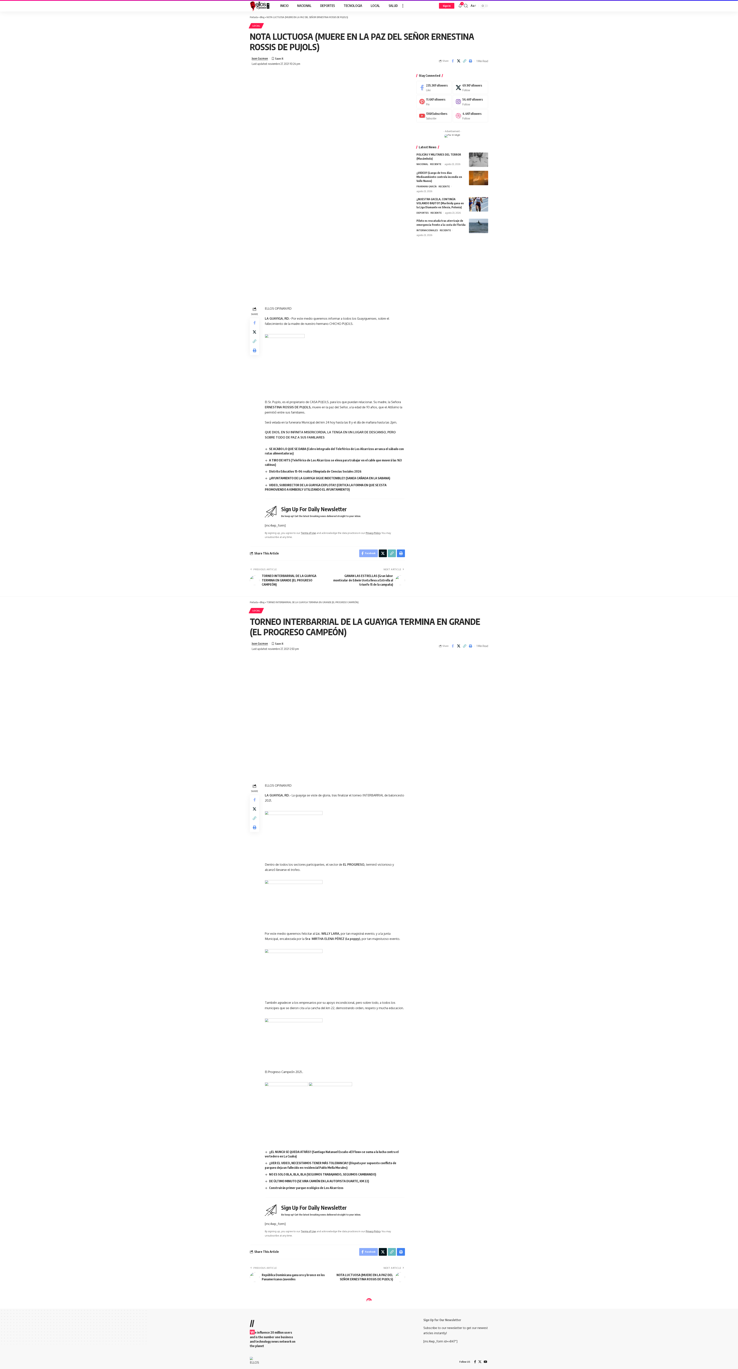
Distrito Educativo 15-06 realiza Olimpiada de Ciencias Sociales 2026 (315, 471)
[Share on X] (458, 61)
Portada (254, 17)
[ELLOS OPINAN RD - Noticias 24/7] (260, 6)
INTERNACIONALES (427, 230)
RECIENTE (435, 164)
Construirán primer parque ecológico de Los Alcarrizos (306, 1188)
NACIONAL (422, 164)
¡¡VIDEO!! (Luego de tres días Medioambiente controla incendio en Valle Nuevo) (439, 177)
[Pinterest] (434, 101)
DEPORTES (422, 212)
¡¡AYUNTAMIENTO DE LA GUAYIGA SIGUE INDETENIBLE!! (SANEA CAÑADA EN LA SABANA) (329, 478)
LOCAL (256, 25)
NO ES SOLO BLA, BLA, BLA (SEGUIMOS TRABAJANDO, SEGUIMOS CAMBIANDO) (322, 1174)
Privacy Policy (373, 532)
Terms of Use (308, 532)
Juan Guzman (260, 58)
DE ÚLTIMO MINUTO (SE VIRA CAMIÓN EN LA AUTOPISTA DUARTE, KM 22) (319, 1181)
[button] (403, 6)
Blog (262, 17)
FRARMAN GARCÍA (426, 186)
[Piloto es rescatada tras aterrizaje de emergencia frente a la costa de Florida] (478, 226)
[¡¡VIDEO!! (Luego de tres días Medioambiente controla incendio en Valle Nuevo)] (478, 178)
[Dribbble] (470, 116)
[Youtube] (434, 116)
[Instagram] (470, 101)
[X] (470, 87)
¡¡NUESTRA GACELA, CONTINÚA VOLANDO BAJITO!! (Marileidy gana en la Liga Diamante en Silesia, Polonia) (440, 203)
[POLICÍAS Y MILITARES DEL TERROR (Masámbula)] (478, 160)
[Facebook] (434, 87)
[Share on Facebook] (452, 61)
